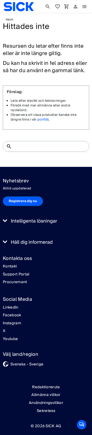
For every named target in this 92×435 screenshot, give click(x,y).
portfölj (43, 119)
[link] (19, 6)
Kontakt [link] (10, 266)
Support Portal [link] (16, 274)
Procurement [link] (15, 282)
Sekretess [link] (46, 411)
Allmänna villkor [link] (45, 395)
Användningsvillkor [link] (46, 403)
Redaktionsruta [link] (46, 387)
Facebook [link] (12, 315)
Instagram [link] (12, 323)
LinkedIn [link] (10, 308)
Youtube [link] (10, 339)
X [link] (4, 331)
